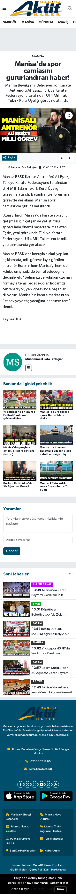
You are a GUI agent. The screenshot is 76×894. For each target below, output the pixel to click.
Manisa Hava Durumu (50, 816)
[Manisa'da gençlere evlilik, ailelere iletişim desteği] (19, 435)
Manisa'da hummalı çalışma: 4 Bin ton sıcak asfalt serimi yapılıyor (55, 451)
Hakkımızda (58, 869)
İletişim (26, 865)
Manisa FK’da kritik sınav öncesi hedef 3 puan (54, 486)
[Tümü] (71, 574)
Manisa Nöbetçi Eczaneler (18, 816)
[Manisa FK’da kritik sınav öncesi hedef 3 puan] (56, 470)
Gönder (12, 551)
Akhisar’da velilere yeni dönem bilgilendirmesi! (51, 690)
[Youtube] (41, 784)
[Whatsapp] (48, 784)
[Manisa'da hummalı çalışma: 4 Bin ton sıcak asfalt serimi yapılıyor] (56, 435)
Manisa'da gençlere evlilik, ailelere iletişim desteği (18, 451)
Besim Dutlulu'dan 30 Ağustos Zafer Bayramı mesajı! (50, 670)
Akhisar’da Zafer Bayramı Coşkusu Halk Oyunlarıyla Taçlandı (48, 593)
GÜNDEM (46, 22)
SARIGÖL (10, 22)
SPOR (36, 604)
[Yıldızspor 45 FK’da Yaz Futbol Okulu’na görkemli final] (19, 399)
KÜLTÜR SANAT (42, 584)
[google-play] (56, 796)
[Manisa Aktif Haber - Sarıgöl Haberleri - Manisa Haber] (36, 8)
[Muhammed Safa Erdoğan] (12, 362)
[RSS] (55, 784)
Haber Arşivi (52, 850)
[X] (27, 784)
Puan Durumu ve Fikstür (18, 840)
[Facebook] (20, 784)
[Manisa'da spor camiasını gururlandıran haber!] (38, 130)
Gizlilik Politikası (42, 889)
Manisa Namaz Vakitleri (18, 828)
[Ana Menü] (4, 8)
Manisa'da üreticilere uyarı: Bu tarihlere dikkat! (54, 415)
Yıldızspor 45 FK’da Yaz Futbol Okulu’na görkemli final (19, 415)
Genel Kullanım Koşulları (48, 865)
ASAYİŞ (63, 22)
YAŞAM (37, 623)
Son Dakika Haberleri (23, 850)
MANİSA (27, 22)
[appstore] (20, 796)
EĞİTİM (37, 681)
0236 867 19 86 (40, 761)
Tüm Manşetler (53, 838)
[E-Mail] (28, 368)
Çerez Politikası (39, 869)
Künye (16, 865)
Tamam (60, 889)
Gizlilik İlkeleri (18, 869)
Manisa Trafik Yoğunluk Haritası (51, 828)
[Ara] (69, 8)
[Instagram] (34, 784)
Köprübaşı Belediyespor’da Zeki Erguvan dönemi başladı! (49, 612)
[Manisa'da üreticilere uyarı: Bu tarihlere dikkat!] (56, 399)
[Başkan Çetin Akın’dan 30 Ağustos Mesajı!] (19, 470)
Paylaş (12, 157)
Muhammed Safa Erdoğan (22, 167)
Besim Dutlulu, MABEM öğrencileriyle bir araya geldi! (50, 632)
